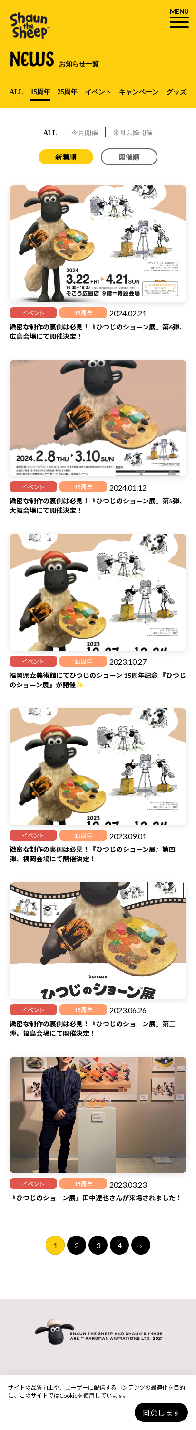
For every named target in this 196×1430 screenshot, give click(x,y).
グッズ (176, 92)
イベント (98, 92)
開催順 (129, 157)
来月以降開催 (133, 132)
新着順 (66, 157)
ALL (16, 92)
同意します (161, 1412)
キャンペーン (139, 92)
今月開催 (84, 132)
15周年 (40, 92)
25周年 (68, 92)
